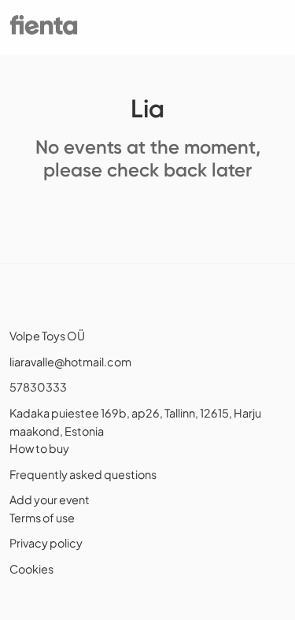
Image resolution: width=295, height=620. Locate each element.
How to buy (39, 448)
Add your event (49, 499)
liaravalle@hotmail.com (70, 362)
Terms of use (42, 517)
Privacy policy (46, 543)
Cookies (31, 569)
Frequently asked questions (83, 474)
